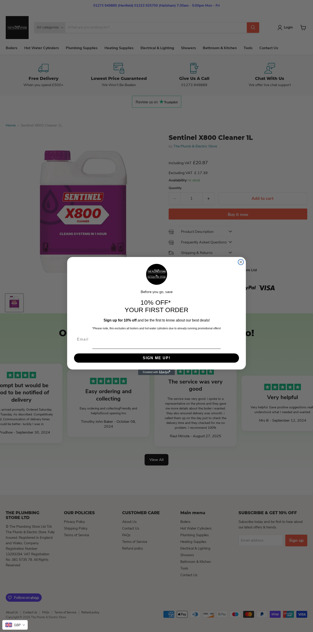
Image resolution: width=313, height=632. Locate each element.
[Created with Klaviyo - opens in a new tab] (156, 372)
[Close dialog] (241, 262)
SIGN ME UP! (156, 358)
